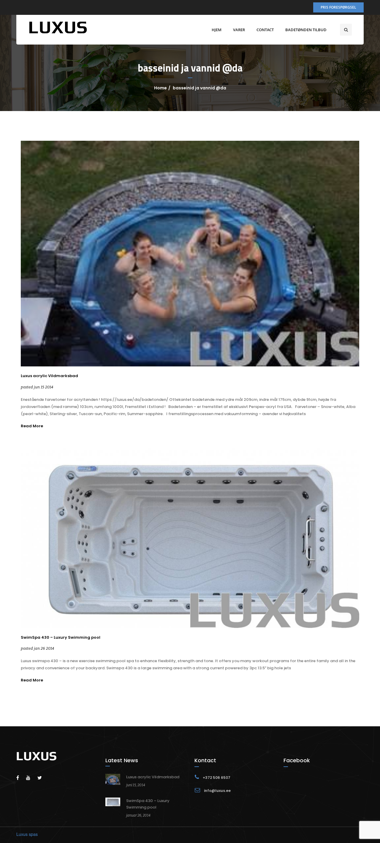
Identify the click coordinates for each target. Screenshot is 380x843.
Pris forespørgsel (338, 7)
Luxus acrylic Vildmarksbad (49, 376)
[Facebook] (20, 777)
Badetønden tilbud (306, 29)
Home (160, 88)
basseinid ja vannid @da (199, 88)
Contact (265, 29)
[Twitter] (42, 777)
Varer (239, 29)
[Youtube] (31, 777)
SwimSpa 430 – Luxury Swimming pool (60, 637)
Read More (32, 426)
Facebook (297, 760)
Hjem (216, 29)
